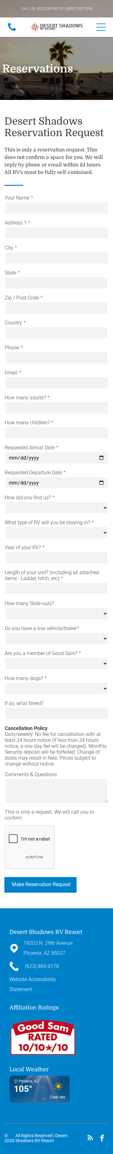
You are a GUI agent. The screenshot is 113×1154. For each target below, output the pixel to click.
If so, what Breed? (24, 703)
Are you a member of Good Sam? (41, 653)
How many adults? (25, 398)
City (9, 248)
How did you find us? (28, 498)
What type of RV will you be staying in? (47, 522)
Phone (12, 348)
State (10, 273)
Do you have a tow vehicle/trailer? (42, 628)
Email (11, 373)
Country (13, 323)
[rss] (90, 1139)
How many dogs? (24, 678)
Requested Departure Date (33, 473)
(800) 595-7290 (79, 9)
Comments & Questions (31, 774)
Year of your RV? (23, 547)
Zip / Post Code (22, 298)
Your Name (17, 198)
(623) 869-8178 (50, 9)
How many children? (27, 423)
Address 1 (16, 223)
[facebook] (102, 1139)
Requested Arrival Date (30, 448)
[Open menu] (101, 27)
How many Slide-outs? (29, 603)
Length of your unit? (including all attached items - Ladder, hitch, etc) (52, 575)
